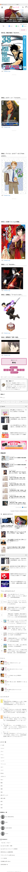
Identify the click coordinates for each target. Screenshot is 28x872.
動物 (1, 782)
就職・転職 (3, 798)
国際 (1, 788)
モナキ (6, 833)
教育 (1, 801)
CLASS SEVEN (8, 827)
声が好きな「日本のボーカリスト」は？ (13, 662)
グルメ (2, 751)
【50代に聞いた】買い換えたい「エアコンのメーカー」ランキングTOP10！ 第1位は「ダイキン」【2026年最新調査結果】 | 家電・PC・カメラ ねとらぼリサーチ (14, 735)
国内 (1, 785)
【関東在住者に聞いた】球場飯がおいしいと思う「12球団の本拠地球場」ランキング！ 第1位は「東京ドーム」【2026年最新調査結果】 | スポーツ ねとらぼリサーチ (14, 703)
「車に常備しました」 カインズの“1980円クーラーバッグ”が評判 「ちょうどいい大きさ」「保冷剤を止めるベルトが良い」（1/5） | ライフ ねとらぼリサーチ (15, 727)
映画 (2, 15)
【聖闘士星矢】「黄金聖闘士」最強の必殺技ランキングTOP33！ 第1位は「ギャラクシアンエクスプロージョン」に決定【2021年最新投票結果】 (17, 615)
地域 (1, 792)
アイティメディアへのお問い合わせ (8, 855)
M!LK (6, 822)
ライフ (2, 770)
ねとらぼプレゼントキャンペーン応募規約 (9, 848)
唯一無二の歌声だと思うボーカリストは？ (13, 689)
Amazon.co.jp (7, 71)
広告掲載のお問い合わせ (5, 861)
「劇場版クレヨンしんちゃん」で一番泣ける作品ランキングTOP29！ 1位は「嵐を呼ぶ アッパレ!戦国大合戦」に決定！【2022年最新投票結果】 (17, 651)
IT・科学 (2, 745)
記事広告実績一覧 (4, 864)
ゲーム (2, 754)
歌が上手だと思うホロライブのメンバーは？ (13, 669)
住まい (2, 779)
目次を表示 (23, 29)
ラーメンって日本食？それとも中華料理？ (13, 675)
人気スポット (3, 776)
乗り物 (2, 773)
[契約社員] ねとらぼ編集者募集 (7, 852)
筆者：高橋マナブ (10, 381)
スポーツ (2, 757)
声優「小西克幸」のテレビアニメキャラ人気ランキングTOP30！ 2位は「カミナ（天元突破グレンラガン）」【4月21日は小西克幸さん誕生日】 (13, 19)
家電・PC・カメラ (4, 795)
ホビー (2, 767)
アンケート (2, 658)
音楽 (1, 807)
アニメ (3, 397)
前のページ (14, 367)
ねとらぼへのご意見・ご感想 (6, 845)
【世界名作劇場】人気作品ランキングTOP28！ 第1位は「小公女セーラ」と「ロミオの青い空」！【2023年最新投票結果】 (17, 609)
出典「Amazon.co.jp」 (23, 24)
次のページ (14, 372)
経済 (1, 804)
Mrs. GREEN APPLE (9, 816)
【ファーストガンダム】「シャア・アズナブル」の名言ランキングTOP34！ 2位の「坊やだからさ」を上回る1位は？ (17, 602)
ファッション (3, 763)
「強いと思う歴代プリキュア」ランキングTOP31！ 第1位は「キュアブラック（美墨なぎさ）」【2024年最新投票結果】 (17, 596)
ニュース (2, 760)
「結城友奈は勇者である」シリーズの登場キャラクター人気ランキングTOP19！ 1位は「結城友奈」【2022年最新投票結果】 (17, 640)
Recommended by (19, 507)
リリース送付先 (4, 858)
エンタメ (2, 748)
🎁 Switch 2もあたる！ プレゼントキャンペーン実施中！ (9, 4)
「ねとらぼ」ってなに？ (5, 842)
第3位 (14, 362)
